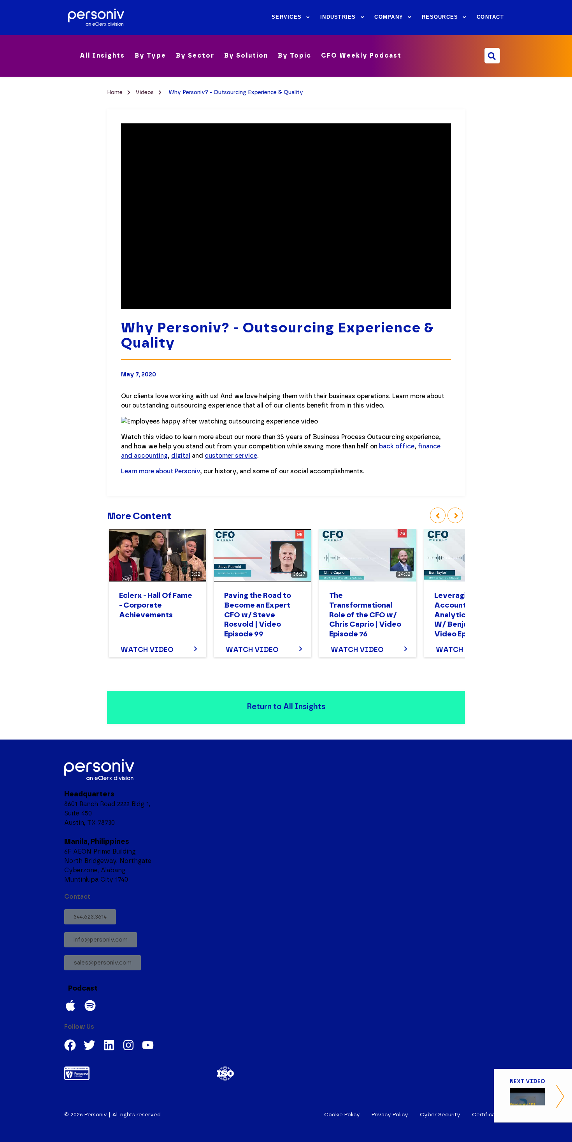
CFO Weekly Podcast (361, 56)
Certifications (490, 1114)
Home (115, 92)
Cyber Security (440, 1114)
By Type (150, 56)
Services (287, 17)
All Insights (102, 56)
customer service (231, 456)
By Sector (195, 56)
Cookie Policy (342, 1114)
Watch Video (147, 650)
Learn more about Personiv (160, 471)
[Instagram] (128, 1045)
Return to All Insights (286, 707)
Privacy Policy (390, 1114)
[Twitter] (89, 1045)
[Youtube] (148, 1045)
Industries (338, 17)
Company (388, 17)
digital (180, 456)
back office (396, 446)
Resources (440, 17)
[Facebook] (70, 1045)
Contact (490, 17)
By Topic (294, 56)
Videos (145, 92)
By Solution (246, 56)
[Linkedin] (109, 1045)
